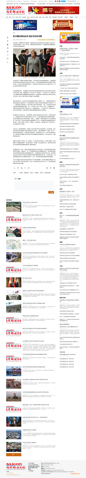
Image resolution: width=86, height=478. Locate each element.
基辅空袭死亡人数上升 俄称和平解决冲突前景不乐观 (36, 404)
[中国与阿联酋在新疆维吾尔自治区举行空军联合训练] (13, 396)
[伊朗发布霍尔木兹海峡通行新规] (13, 320)
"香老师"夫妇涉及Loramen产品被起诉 (68, 93)
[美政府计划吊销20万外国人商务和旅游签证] (13, 295)
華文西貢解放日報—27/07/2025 (67, 367)
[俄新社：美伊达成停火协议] (13, 245)
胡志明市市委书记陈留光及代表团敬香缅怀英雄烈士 (70, 338)
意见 (76, 17)
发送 (52, 192)
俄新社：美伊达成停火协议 (29, 240)
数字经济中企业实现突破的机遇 (67, 131)
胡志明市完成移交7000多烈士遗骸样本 (68, 341)
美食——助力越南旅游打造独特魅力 (68, 316)
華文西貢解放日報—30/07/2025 (67, 358)
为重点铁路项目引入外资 (66, 114)
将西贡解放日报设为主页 (75, 473)
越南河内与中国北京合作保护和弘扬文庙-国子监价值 (69, 269)
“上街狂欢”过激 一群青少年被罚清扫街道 (69, 88)
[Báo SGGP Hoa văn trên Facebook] (55, 1)
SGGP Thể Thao (34, 1)
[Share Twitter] (7, 44)
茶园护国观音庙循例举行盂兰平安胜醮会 (69, 149)
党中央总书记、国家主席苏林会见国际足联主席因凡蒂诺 (70, 58)
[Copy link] (7, 55)
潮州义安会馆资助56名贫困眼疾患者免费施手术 (69, 138)
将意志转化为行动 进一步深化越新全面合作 (69, 61)
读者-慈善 (54, 17)
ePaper (62, 352)
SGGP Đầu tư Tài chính (43, 1)
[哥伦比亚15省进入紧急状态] (13, 447)
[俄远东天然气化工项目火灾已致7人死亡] (13, 219)
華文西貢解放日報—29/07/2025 (67, 361)
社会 (13, 17)
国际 (28, 17)
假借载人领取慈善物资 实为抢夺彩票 (68, 91)
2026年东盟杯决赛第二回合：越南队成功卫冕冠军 (69, 200)
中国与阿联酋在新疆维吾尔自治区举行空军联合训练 (36, 392)
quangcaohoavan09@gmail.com (13, 474)
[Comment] (7, 58)
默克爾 (21, 172)
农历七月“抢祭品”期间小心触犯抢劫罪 (69, 75)
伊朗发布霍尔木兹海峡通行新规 (30, 316)
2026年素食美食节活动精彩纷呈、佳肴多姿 (69, 313)
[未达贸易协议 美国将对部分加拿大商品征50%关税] (13, 384)
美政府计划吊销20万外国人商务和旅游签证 (33, 290)
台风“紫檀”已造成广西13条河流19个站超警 (33, 341)
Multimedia (64, 324)
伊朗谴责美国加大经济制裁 (29, 430)
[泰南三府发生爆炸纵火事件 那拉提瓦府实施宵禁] (13, 333)
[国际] (7, 62)
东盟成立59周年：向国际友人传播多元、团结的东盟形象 (69, 49)
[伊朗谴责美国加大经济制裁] (13, 434)
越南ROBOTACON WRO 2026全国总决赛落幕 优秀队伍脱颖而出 (69, 237)
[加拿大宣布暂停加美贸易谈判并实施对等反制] (13, 371)
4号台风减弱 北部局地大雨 (66, 344)
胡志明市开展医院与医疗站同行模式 (68, 258)
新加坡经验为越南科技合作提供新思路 (68, 231)
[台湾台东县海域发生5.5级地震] (13, 270)
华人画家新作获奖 (64, 155)
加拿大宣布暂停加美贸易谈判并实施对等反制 (34, 367)
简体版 (66, 17)
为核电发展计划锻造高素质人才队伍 (68, 234)
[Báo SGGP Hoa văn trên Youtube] (57, 1)
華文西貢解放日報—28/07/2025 (67, 364)
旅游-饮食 (60, 17)
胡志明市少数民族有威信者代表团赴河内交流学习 (70, 152)
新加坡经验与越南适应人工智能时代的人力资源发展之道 (70, 65)
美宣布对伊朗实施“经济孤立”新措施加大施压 (34, 303)
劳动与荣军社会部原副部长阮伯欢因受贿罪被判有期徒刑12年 (70, 85)
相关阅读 (9, 200)
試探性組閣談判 (47, 172)
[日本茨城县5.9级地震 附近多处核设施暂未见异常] (13, 359)
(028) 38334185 (9, 473)
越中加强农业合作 (27, 278)
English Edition (26, 1)
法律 (17, 17)
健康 (47, 17)
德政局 (31, 172)
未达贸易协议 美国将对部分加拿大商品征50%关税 (35, 379)
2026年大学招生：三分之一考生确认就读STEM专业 (69, 182)
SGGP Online (19, 1)
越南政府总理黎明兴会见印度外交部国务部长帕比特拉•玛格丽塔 (70, 69)
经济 (20, 17)
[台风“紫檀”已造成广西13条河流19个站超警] (13, 345)
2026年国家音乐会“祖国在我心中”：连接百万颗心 (69, 286)
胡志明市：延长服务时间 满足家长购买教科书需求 (69, 165)
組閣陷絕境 (26, 172)
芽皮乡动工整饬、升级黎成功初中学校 (68, 174)
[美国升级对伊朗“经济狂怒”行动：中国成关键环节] (13, 422)
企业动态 (24, 17)
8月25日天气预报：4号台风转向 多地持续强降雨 (69, 347)
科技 (43, 17)
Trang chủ (7, 17)
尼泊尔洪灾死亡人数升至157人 (30, 202)
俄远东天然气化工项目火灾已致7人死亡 (32, 215)
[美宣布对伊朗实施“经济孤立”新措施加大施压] (13, 308)
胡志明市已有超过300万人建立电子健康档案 (70, 255)
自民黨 (41, 172)
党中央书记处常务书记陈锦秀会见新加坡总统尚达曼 (73, 3)
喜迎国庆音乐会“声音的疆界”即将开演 (68, 283)
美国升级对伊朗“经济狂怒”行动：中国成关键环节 (35, 417)
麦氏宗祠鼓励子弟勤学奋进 (66, 185)
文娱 (50, 17)
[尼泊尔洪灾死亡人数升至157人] (13, 207)
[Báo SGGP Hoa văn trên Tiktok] (59, 1)
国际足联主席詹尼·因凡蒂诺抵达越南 (68, 204)
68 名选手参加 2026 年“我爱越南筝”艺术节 (69, 290)
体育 (40, 17)
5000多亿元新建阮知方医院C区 (68, 244)
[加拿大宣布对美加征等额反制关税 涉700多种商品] (13, 257)
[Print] (7, 51)
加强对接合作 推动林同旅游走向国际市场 (69, 300)
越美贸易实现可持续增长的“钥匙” (67, 126)
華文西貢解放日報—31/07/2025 (68, 354)
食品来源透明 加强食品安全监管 (67, 311)
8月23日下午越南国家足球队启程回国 (68, 209)
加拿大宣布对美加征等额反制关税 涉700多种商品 (35, 253)
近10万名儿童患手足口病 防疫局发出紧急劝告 (69, 261)
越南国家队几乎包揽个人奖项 (67, 191)
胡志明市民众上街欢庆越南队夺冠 (68, 326)
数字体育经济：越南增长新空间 (67, 206)
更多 (13, 454)
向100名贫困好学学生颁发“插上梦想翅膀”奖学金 (69, 178)
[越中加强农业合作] (13, 282)
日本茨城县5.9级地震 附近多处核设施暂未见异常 (35, 354)
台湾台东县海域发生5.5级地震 (30, 265)
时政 (10, 17)
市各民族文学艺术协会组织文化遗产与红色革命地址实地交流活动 (70, 293)
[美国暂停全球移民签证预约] (13, 232)
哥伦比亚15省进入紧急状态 (29, 442)
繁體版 (71, 17)
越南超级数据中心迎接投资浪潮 (67, 229)
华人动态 (33, 17)
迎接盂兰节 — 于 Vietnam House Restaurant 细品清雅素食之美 (69, 320)
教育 (37, 17)
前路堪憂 (36, 172)
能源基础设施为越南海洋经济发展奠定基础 (69, 123)
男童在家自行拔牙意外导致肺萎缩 (67, 252)
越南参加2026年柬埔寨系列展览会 (67, 129)
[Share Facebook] (7, 41)
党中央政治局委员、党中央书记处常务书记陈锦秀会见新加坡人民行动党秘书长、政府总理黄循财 (37, 3)
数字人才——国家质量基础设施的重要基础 (69, 216)
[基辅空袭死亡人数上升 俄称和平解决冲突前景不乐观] (13, 409)
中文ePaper (51, 1)
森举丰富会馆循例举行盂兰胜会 (67, 158)
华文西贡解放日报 (15, 10)
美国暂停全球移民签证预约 (29, 227)
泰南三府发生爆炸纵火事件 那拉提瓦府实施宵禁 (35, 328)
